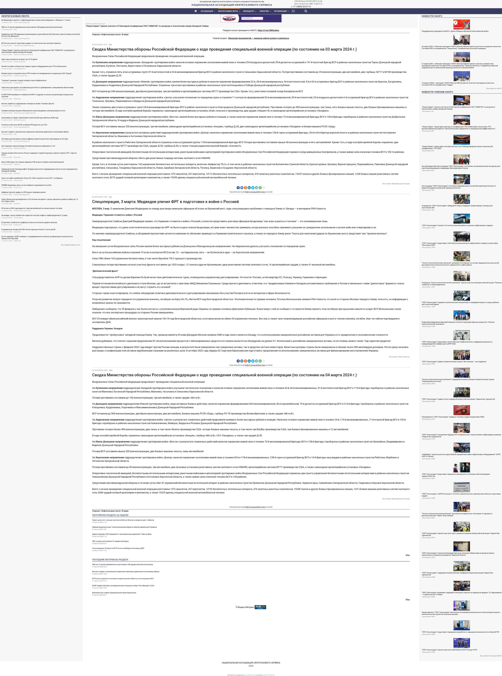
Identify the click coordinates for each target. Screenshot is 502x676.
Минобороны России (401, 184)
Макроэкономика (19, 148)
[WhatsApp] (260, 187)
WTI (311, 4)
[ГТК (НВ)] (251, 18)
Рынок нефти (18, 180)
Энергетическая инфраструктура (25, 113)
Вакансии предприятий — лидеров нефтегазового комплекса (258, 38)
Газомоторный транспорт (22, 210)
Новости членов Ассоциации (23, 54)
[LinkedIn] (249, 187)
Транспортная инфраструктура (24, 45)
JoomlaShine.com (249, 675)
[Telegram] (256, 187)
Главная (96, 34)
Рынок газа (18, 187)
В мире (125, 34)
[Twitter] (252, 187)
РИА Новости (404, 357)
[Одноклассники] (245, 187)
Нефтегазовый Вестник (255, 192)
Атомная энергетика (20, 76)
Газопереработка (19, 69)
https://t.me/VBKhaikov (268, 30)
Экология (17, 164)
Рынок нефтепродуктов (22, 22)
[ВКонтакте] (241, 187)
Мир (15, 29)
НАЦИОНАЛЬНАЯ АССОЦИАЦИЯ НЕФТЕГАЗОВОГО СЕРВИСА (251, 662)
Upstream (17, 173)
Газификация (18, 83)
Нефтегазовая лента (110, 34)
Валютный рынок (19, 61)
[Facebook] (238, 187)
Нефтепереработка (20, 90)
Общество (17, 232)
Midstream (17, 99)
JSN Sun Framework (269, 675)
